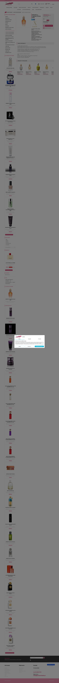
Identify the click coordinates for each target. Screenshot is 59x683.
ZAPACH (6, 16)
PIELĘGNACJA (7, 18)
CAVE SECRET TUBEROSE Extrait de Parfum (10, 646)
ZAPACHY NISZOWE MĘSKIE (10, 32)
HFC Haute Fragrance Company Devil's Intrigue (10, 121)
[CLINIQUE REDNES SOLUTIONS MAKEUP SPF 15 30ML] (10, 203)
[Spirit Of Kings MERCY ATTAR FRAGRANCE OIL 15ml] (10, 415)
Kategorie (15, 7)
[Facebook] (35, 3)
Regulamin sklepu (39, 9)
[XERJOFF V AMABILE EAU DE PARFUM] (38, 67)
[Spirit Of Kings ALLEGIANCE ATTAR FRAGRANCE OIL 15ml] (10, 432)
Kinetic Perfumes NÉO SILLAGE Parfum (10, 524)
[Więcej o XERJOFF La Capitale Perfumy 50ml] (10, 293)
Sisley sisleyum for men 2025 (9, 36)
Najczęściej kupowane (9, 55)
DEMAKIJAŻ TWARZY (8, 19)
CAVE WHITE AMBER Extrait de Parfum (10, 611)
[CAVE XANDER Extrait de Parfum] (10, 587)
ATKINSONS (7, 244)
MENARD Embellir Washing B (10, 351)
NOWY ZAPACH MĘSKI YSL (9, 279)
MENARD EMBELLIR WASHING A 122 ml (10, 228)
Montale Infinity (8, 283)
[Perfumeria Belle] (9, 4)
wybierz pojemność (46, 21)
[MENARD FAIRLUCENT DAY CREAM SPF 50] (10, 151)
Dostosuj (29, 346)
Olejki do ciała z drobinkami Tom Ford (10, 43)
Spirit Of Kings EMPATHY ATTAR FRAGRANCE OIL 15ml (10, 386)
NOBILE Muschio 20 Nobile (10, 558)
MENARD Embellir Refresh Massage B (10, 369)
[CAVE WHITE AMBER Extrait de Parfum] (10, 604)
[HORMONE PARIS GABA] (10, 62)
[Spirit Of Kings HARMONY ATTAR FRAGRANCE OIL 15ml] (10, 450)
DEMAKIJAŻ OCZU (8, 21)
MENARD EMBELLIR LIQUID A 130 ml (10, 175)
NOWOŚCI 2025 (7, 49)
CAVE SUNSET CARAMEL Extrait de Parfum (10, 628)
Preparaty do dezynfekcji (9, 40)
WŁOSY (6, 24)
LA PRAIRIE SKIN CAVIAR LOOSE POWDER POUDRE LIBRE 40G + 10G (10, 85)
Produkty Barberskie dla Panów (9, 44)
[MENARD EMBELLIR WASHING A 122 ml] (10, 221)
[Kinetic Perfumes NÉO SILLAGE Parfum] (10, 518)
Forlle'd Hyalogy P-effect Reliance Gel (10, 139)
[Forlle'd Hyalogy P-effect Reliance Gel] (10, 132)
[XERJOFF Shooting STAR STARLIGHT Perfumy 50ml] (47, 67)
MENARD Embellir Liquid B (10, 318)
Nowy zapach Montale (9, 282)
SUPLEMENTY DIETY (8, 52)
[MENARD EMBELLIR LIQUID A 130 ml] (10, 168)
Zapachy (29, 7)
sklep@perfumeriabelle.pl (39, 675)
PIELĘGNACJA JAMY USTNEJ (9, 27)
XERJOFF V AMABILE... (37, 71)
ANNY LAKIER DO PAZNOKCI (10, 192)
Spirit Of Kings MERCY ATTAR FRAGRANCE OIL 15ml (10, 421)
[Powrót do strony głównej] (5, 12)
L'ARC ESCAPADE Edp (10, 490)
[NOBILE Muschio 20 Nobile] (10, 552)
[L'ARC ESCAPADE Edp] (10, 484)
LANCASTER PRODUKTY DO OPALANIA (9, 39)
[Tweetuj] (32, 19)
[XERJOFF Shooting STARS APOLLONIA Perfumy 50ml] (21, 67)
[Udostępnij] (34, 19)
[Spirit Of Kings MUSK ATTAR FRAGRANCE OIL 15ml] (10, 380)
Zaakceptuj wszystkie (39, 346)
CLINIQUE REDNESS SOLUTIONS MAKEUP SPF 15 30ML (10, 210)
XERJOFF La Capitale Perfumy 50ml (10, 299)
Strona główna (9, 7)
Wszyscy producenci (22, 7)
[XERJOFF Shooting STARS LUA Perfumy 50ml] (29, 67)
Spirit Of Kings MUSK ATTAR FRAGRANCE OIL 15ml (10, 404)
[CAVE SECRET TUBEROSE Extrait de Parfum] (10, 639)
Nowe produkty (8, 305)
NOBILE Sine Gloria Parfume (10, 541)
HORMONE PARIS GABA (10, 68)
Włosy (51, 7)
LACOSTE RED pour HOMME (10, 262)
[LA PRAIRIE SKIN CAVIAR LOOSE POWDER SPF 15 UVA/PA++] (10, 79)
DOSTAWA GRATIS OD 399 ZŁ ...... (8, 0)
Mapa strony (6, 676)
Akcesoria (19, 9)
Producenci (7, 237)
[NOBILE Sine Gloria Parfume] (10, 535)
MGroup (53, 680)
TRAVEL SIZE (7, 46)
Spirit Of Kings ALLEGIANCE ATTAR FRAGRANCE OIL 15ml (10, 439)
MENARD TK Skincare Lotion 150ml (10, 104)
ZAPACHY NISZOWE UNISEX (10, 33)
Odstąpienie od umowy (51, 664)
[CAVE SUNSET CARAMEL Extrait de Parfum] (10, 622)
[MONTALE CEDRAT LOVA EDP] (10, 501)
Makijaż (47, 7)
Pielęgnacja (42, 7)
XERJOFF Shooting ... (20, 71)
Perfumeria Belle (7, 680)
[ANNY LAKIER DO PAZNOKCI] (10, 186)
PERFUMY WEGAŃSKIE (8, 35)
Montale (14, 282)
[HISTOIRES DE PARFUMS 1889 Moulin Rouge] (10, 569)
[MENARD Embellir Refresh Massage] (10, 362)
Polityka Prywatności (26, 9)
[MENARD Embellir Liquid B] (10, 312)
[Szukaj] (32, 4)
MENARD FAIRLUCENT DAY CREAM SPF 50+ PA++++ (10, 157)
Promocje (7, 250)
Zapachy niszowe (35, 7)
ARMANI (7, 240)
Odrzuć (20, 346)
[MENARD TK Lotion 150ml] (10, 97)
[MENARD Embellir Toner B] (10, 329)
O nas (33, 9)
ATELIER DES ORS (8, 243)
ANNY (6, 239)
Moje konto (21, 665)
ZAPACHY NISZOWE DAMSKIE (10, 30)
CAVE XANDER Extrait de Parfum (10, 593)
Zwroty (6, 674)
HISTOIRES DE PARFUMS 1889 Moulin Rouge (10, 575)
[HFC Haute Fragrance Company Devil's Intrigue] (10, 115)
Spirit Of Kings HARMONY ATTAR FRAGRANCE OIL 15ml (10, 457)
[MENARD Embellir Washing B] (10, 345)
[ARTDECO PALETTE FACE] (10, 468)
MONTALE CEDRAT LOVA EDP (10, 507)
